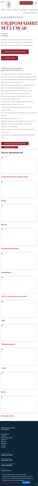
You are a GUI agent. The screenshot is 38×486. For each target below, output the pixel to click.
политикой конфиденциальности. (11, 482)
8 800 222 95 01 (7, 455)
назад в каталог (30, 13)
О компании (5, 434)
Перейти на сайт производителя (15, 51)
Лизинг (3, 447)
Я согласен (26, 482)
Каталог (3, 441)
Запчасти (4, 439)
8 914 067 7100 (6, 460)
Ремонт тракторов (6, 437)
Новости (4, 436)
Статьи (3, 445)
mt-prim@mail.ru (6, 470)
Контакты (4, 443)
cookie (26, 480)
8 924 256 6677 (6, 465)
